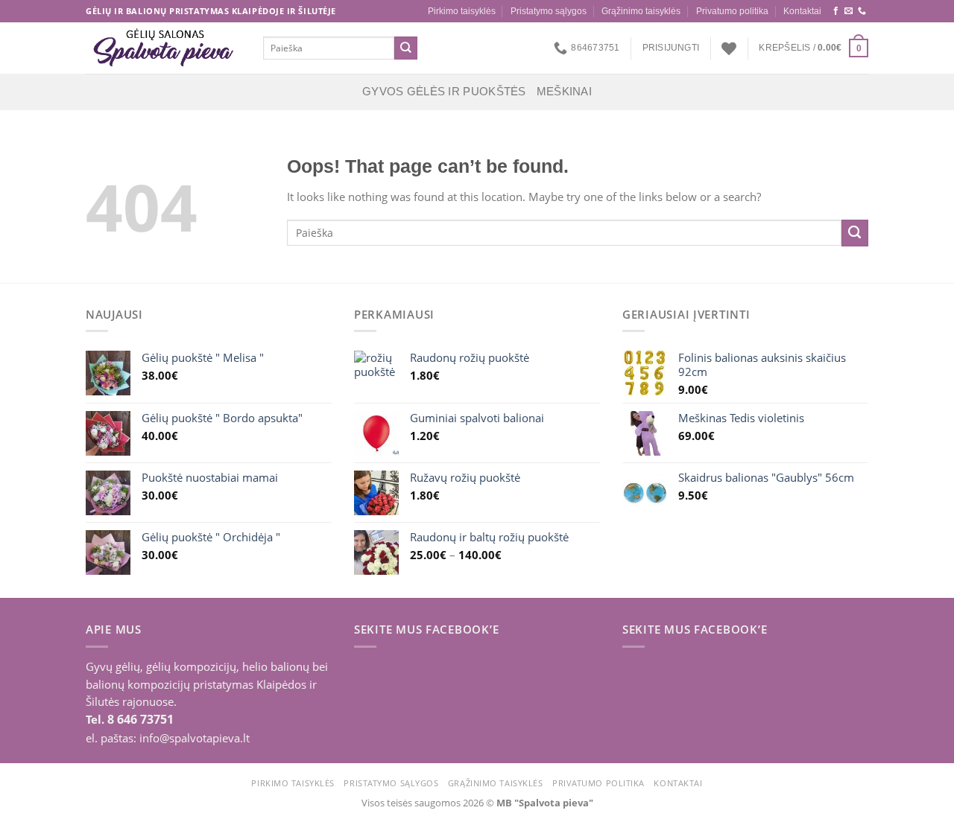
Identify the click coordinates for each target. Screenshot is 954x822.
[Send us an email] (848, 11)
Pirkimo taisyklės (462, 11)
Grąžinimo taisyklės (640, 11)
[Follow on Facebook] (836, 11)
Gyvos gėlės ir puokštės (444, 92)
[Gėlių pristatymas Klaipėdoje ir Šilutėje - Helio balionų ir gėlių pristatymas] (163, 47)
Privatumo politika (732, 11)
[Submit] (405, 48)
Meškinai (564, 92)
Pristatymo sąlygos (549, 11)
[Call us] (862, 11)
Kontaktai (802, 11)
